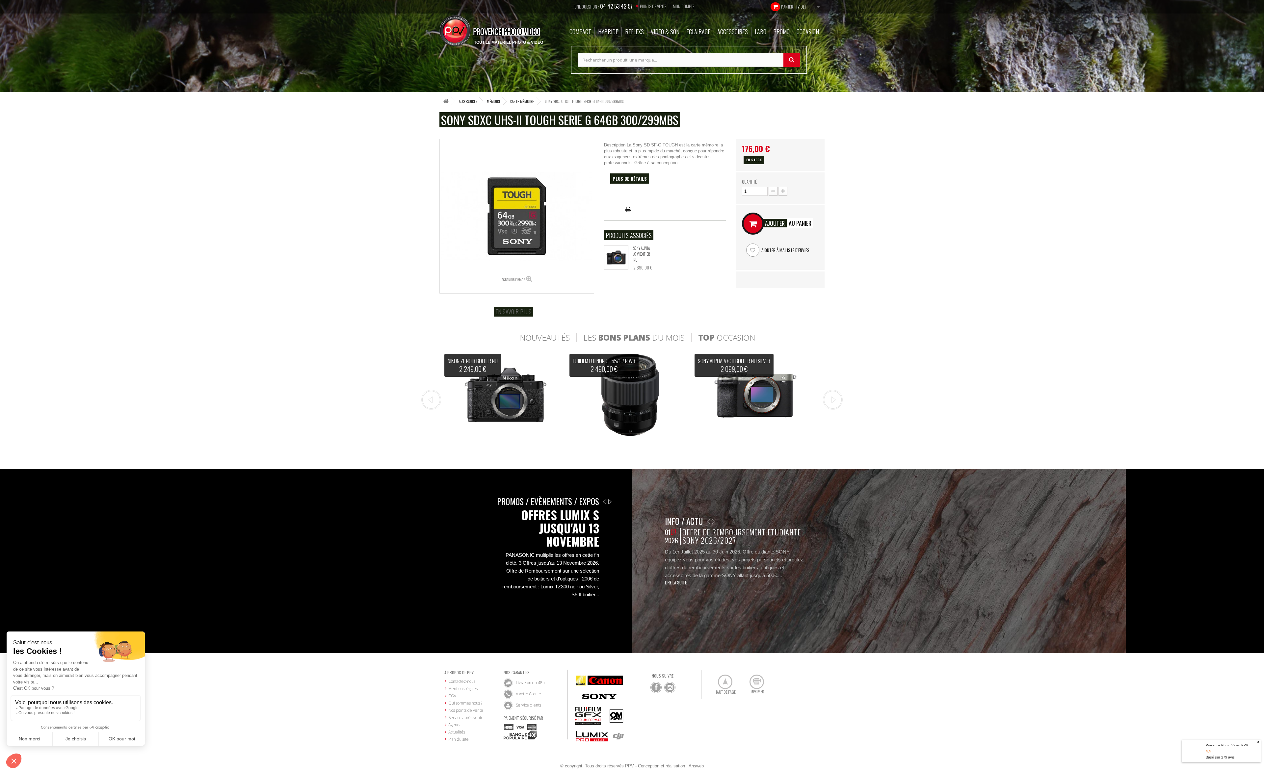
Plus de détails (630, 178)
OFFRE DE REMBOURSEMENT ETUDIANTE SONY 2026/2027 (741, 536)
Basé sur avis (1220, 757)
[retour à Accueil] (446, 101)
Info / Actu (684, 521)
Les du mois (634, 337)
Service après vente (466, 717)
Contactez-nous (461, 681)
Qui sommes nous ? (465, 703)
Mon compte (683, 6)
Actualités (456, 732)
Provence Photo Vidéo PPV (1227, 745)
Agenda (454, 725)
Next (833, 400)
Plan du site (458, 739)
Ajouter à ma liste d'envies (784, 250)
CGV (452, 696)
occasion (726, 337)
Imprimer (753, 679)
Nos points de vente (465, 710)
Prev (431, 400)
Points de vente (653, 6)
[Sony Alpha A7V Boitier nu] (616, 257)
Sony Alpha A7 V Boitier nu (641, 254)
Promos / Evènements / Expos (548, 501)
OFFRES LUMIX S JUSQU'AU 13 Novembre (560, 528)
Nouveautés (545, 337)
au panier (788, 223)
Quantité (749, 182)
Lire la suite (676, 582)
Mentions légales (463, 688)
